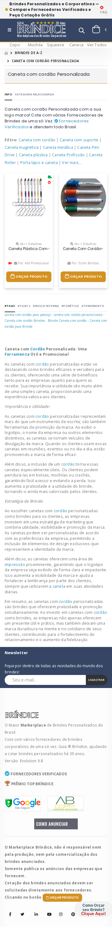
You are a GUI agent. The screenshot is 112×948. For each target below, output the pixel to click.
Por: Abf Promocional (33, 263)
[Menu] (9, 30)
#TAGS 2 (24, 306)
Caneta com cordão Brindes (25, 320)
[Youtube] (47, 910)
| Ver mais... (70, 162)
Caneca (76, 45)
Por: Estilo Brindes (85, 263)
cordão (42, 364)
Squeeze (55, 45)
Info (8, 94)
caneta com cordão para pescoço (28, 314)
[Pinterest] (71, 910)
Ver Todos (97, 45)
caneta (59, 586)
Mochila (35, 45)
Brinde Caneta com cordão (67, 320)
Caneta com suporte (79, 140)
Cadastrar (96, 680)
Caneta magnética (22, 147)
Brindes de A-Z (28, 53)
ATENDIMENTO (93, 306)
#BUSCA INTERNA (46, 306)
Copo (15, 45)
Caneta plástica (33, 154)
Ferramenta (17, 354)
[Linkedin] (34, 910)
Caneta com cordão (37, 140)
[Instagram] (59, 910)
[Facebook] (10, 914)
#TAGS (10, 306)
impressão (15, 564)
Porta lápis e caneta (39, 162)
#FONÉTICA (70, 306)
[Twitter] (22, 914)
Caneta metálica (58, 147)
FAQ (103, 12)
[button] (82, 31)
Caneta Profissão (68, 154)
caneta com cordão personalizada (78, 314)
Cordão (38, 349)
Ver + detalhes (30, 244)
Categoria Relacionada (34, 94)
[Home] (6, 53)
